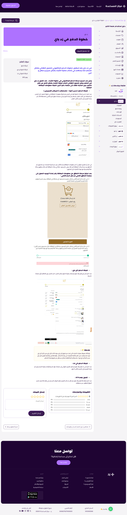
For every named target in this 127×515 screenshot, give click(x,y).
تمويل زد (114, 141)
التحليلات (118, 74)
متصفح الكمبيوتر (82, 51)
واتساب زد (118, 52)
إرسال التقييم (36, 413)
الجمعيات (118, 57)
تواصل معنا (59, 6)
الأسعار (91, 487)
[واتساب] (111, 509)
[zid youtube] (22, 511)
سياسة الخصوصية (38, 487)
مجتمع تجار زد (81, 6)
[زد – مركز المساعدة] (116, 4)
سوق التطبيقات (112, 126)
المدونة (66, 484)
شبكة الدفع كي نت (22, 73)
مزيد (116, 91)
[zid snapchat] (27, 511)
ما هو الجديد (40, 481)
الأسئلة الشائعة (69, 6)
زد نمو (115, 131)
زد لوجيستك (113, 96)
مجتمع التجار (65, 481)
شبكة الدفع (24, 66)
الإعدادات (118, 65)
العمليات (119, 105)
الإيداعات (119, 112)
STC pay (25, 77)
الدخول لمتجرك (10, 5)
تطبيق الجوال (120, 151)
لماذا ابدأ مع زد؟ (89, 478)
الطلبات (118, 40)
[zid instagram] (25, 511)
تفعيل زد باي (118, 122)
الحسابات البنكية (117, 115)
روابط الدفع (118, 109)
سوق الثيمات (113, 147)
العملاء (119, 44)
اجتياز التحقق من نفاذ (12, 427)
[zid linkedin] (19, 511)
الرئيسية (99, 6)
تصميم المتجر (117, 61)
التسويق (118, 48)
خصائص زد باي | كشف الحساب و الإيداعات (77, 427)
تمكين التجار (65, 478)
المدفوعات (118, 118)
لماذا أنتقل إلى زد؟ (88, 481)
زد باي (111, 20)
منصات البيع (117, 69)
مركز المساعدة (119, 20)
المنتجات (118, 35)
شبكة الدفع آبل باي (22, 70)
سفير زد (118, 78)
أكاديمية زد (65, 487)
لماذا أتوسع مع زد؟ (88, 484)
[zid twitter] (30, 511)
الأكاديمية (91, 6)
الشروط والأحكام (38, 484)
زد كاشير (114, 136)
